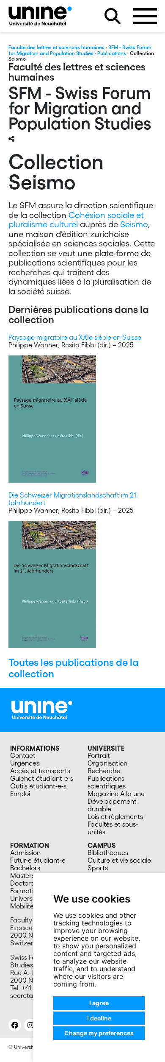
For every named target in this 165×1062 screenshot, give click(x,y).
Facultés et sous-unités (113, 828)
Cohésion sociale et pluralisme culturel (76, 219)
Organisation (107, 763)
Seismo (134, 224)
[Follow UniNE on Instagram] (30, 1025)
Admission (25, 852)
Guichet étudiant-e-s (41, 778)
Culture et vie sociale (119, 860)
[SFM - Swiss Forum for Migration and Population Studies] (40, 15)
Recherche (104, 770)
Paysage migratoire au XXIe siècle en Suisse (74, 337)
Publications (111, 53)
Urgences (24, 763)
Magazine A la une (116, 793)
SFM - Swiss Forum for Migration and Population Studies (79, 50)
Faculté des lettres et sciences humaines (56, 47)
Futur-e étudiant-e (38, 860)
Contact (23, 755)
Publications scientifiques (107, 782)
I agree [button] (99, 1002)
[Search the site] (112, 16)
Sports (98, 868)
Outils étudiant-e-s (38, 786)
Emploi (20, 793)
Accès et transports (40, 770)
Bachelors (25, 868)
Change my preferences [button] (99, 1033)
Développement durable (112, 805)
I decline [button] (99, 1018)
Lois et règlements (115, 816)
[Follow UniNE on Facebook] (14, 1025)
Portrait (99, 755)
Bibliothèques (108, 852)
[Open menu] (145, 16)
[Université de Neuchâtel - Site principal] (42, 709)
